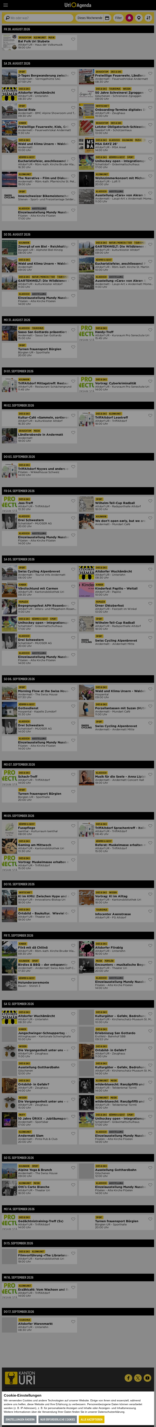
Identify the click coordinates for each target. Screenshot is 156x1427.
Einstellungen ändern (20, 1419)
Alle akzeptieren (92, 1419)
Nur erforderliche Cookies (57, 1419)
